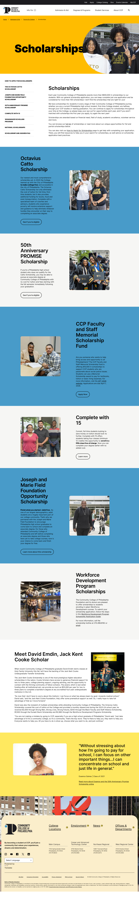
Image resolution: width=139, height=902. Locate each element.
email (78, 625)
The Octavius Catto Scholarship (13, 88)
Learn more (83, 456)
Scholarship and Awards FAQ (17, 133)
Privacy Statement (57, 877)
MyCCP (133, 2)
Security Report (80, 877)
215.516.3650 (75, 853)
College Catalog (102, 2)
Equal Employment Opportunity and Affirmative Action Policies (65, 886)
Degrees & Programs (81, 10)
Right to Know (68, 877)
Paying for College (29, 19)
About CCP (118, 10)
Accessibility (45, 877)
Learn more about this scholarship (37, 552)
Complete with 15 (12, 113)
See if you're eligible (31, 222)
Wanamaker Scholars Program (14, 120)
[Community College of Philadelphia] (11, 10)
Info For (30, 10)
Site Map (21, 877)
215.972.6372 (97, 853)
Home (5, 19)
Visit (85, 2)
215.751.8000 (53, 853)
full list (68, 124)
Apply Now (82, 394)
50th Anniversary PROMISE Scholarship (16, 106)
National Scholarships (15, 127)
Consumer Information (32, 877)
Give (112, 2)
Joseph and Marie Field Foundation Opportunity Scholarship (15, 97)
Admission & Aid (62, 10)
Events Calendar (122, 2)
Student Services (102, 10)
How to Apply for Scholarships (18, 81)
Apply (92, 2)
